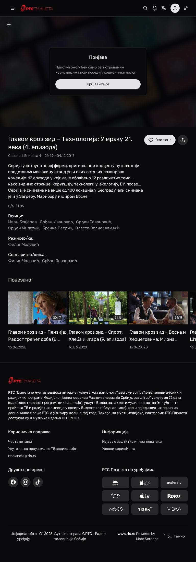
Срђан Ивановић (56, 221)
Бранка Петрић (57, 228)
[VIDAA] (174, 509)
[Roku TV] (174, 495)
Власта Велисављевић (97, 228)
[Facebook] (13, 482)
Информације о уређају (23, 536)
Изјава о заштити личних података (132, 441)
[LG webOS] (115, 509)
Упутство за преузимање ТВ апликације (42, 449)
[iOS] (145, 482)
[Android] (115, 482)
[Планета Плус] (186, 8)
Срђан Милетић (23, 228)
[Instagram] (25, 482)
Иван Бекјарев (22, 221)
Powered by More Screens (147, 536)
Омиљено (163, 140)
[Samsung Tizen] (145, 509)
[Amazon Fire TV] (115, 495)
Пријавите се (98, 84)
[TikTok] (38, 482)
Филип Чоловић (23, 244)
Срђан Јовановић (93, 221)
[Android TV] (174, 482)
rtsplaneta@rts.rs (22, 456)
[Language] (163, 8)
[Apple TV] (145, 495)
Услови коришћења (118, 449)
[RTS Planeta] (36, 8)
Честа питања (20, 441)
